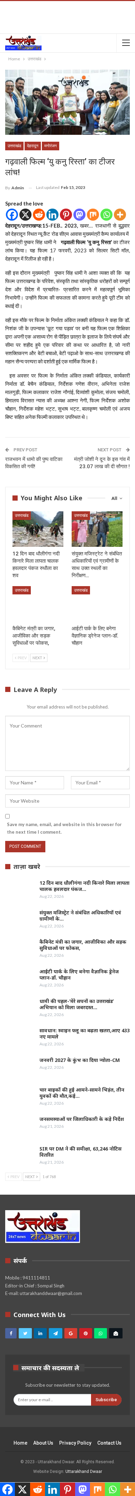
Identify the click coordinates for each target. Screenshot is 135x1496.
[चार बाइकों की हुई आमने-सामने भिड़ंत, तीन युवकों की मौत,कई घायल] (20, 1098)
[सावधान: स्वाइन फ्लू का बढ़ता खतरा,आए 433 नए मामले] (20, 1038)
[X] (25, 215)
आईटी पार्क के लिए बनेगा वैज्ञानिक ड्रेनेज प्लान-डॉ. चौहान (79, 974)
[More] (120, 215)
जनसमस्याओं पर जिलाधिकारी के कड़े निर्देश (81, 1119)
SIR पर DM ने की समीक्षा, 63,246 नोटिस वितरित (80, 1151)
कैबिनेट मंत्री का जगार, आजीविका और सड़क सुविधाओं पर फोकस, (82, 944)
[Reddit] (39, 215)
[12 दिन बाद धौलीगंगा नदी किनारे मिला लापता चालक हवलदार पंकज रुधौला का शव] (37, 529)
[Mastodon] (79, 215)
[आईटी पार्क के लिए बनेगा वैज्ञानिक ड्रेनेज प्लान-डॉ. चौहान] (97, 604)
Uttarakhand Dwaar (83, 1471)
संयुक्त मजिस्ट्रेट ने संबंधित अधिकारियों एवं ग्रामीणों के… (80, 915)
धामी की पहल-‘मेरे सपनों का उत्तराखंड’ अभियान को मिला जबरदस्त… (76, 1004)
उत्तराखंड (14, 145)
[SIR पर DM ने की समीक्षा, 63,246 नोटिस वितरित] (20, 1157)
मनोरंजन (50, 145)
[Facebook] (12, 215)
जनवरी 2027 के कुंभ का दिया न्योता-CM (79, 1060)
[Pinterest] (66, 215)
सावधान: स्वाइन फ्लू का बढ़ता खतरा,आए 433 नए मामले (84, 1033)
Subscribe (106, 1399)
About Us (43, 1443)
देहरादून (32, 145)
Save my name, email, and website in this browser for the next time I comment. (64, 828)
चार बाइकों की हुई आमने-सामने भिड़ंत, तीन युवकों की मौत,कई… (81, 1092)
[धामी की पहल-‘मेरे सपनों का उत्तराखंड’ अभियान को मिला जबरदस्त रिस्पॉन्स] (20, 1009)
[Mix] (93, 215)
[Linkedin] (52, 215)
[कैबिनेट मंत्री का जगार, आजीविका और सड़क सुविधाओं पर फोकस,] (37, 604)
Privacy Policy (75, 1443)
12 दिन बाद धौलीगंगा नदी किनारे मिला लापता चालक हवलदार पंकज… (84, 886)
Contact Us (109, 1443)
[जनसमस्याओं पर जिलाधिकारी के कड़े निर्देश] (20, 1127)
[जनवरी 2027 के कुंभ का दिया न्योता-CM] (20, 1068)
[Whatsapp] (106, 215)
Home (20, 1443)
